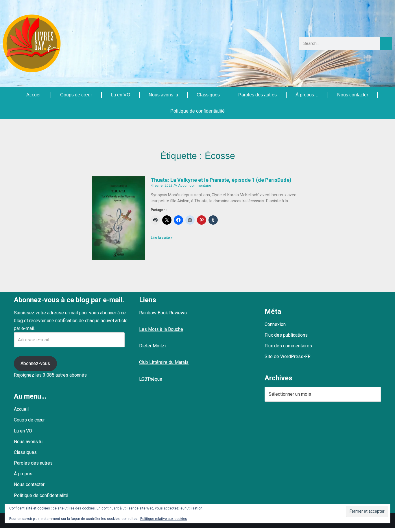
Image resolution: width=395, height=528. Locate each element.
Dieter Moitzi (152, 346)
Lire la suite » (162, 238)
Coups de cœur (76, 94)
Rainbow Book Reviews (163, 313)
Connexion (275, 324)
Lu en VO (120, 94)
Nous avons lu (163, 94)
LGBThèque (150, 379)
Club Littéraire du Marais (164, 362)
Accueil (34, 94)
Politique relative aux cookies (163, 519)
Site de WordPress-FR (288, 356)
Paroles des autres (257, 94)
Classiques (208, 94)
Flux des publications (286, 335)
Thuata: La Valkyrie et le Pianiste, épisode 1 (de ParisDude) (221, 180)
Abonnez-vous (35, 363)
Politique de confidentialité (197, 111)
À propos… (307, 94)
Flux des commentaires (288, 346)
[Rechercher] (386, 43)
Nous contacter (352, 94)
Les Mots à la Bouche (161, 329)
